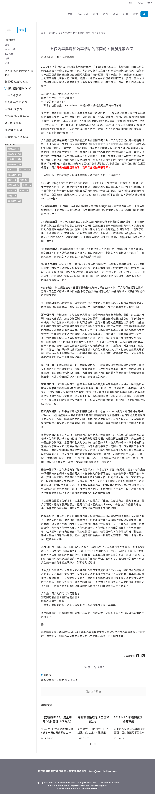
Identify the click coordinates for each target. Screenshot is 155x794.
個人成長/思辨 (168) (17, 102)
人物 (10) (24, 190)
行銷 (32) (12, 195)
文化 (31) (12, 169)
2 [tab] (95, 744)
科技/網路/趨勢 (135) (18, 88)
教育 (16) (27, 185)
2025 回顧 (10, 49)
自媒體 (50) (25, 169)
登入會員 (70, 680)
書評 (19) (12, 179)
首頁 (43, 32)
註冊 (131, 3)
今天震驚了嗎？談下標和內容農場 (112, 144)
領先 (7, 44)
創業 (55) (24, 179)
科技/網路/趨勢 (67, 56)
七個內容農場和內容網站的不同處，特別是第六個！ (82, 32)
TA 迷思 (9, 53)
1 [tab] (91, 744)
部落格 (52, 32)
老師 (7, 62)
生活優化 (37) (14, 159)
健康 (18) (12, 190)
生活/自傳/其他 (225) (17, 136)
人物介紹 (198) (14, 95)
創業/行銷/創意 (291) (17, 81)
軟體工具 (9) (14, 148)
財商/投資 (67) (13, 109)
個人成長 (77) (14, 153)
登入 (140, 3)
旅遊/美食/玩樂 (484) (17, 116)
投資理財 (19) (14, 164)
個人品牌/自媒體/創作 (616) (19, 72)
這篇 (99, 256)
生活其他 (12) (14, 200)
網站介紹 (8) (14, 185)
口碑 (7, 58)
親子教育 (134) (14, 123)
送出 (21, 29)
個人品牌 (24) (14, 174)
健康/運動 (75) (13, 130)
